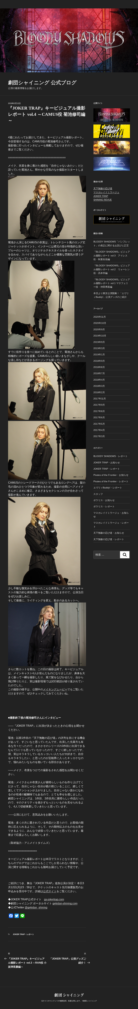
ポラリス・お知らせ (104, 500)
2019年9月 (99, 342)
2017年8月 (99, 411)
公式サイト (50, 891)
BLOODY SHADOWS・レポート (110, 456)
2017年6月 (99, 417)
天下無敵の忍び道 (102, 188)
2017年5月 (99, 423)
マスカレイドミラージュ (106, 192)
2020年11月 (99, 316)
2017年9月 (99, 404)
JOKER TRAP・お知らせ (106, 462)
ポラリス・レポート (104, 506)
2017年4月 (99, 430)
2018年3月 (99, 386)
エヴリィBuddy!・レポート (107, 487)
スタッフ (98, 494)
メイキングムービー (55, 689)
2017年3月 (99, 436)
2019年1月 (99, 354)
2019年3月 (99, 348)
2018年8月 (99, 367)
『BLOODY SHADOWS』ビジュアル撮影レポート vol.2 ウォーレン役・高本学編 (111, 269)
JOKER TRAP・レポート (23, 934)
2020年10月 (99, 323)
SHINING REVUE (102, 199)
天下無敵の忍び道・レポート (108, 539)
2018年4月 (99, 379)
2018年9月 (99, 361)
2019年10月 (99, 335)
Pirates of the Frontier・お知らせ (110, 475)
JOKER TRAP (100, 196)
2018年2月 (99, 392)
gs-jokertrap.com (54, 899)
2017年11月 (99, 398)
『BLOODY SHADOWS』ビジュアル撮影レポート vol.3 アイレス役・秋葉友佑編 (111, 255)
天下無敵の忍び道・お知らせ (108, 533)
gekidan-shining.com (65, 903)
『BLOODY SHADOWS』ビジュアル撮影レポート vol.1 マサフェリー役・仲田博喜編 (111, 283)
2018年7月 (99, 373)
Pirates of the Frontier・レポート (110, 481)
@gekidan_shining (36, 907)
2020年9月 (99, 329)
